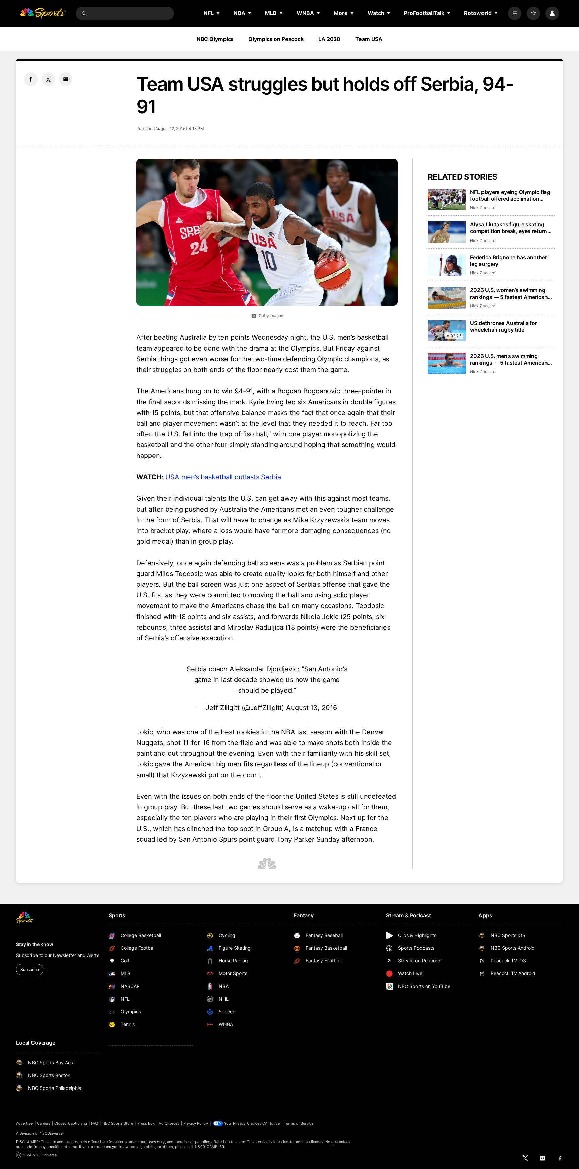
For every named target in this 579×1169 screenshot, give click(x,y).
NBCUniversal (52, 1133)
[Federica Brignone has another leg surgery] (447, 265)
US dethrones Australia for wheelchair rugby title (503, 326)
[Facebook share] (31, 79)
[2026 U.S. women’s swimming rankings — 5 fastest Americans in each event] (447, 298)
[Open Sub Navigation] (218, 13)
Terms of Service (299, 1123)
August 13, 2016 (311, 708)
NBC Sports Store (117, 1123)
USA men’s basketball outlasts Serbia (223, 477)
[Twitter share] (48, 79)
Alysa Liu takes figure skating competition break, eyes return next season (508, 227)
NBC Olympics (215, 39)
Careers (43, 1123)
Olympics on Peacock (276, 39)
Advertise (24, 1123)
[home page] (43, 13)
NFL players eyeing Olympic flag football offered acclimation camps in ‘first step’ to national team (510, 195)
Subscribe (29, 969)
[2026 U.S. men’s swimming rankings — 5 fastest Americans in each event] (447, 363)
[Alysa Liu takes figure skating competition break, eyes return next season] (447, 232)
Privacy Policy (195, 1123)
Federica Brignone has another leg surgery (508, 260)
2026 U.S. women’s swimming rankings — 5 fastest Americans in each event (510, 293)
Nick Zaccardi (483, 207)
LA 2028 (329, 39)
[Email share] (65, 79)
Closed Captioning (70, 1123)
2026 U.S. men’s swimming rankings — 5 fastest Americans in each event (510, 359)
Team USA (368, 39)
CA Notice (271, 1123)
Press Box (146, 1123)
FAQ (94, 1123)
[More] (514, 13)
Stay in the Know (34, 944)
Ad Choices (169, 1123)
